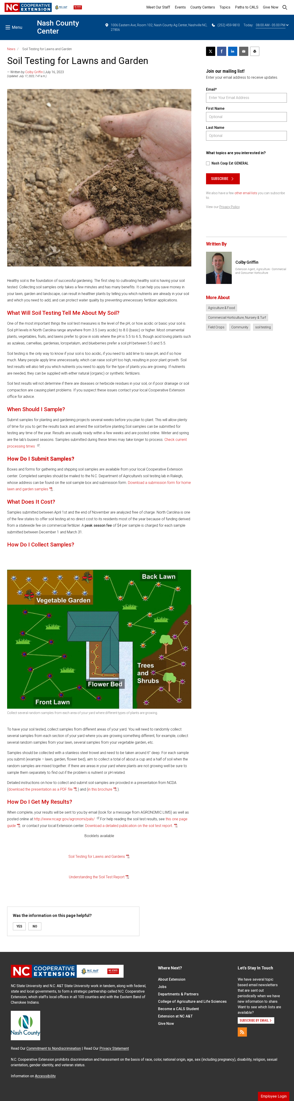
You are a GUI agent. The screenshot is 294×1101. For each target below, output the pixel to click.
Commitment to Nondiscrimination (53, 1048)
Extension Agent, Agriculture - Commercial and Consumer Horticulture (260, 271)
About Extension (171, 979)
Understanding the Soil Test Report (96, 877)
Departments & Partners (178, 994)
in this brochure (100, 789)
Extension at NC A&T (175, 1016)
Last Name (215, 127)
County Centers (202, 7)
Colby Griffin (34, 72)
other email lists (246, 193)
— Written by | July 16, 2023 (35, 72)
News (11, 49)
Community (239, 327)
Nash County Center (58, 27)
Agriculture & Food (221, 308)
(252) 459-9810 (229, 25)
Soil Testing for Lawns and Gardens (96, 856)
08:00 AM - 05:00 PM (270, 25)
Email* (211, 89)
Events (180, 7)
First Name (215, 108)
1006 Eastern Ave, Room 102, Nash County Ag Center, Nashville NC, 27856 (159, 27)
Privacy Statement (114, 1048)
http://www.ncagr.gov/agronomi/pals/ (64, 819)
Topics (225, 7)
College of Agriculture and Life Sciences (192, 1001)
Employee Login (274, 1096)
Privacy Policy (229, 207)
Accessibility (45, 1076)
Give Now (270, 7)
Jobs (162, 987)
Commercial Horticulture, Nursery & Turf (237, 317)
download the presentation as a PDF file (40, 789)
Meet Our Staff (158, 7)
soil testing (263, 327)
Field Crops (216, 327)
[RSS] (242, 1032)
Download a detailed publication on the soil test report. (129, 826)
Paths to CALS (246, 7)
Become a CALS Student (178, 1009)
